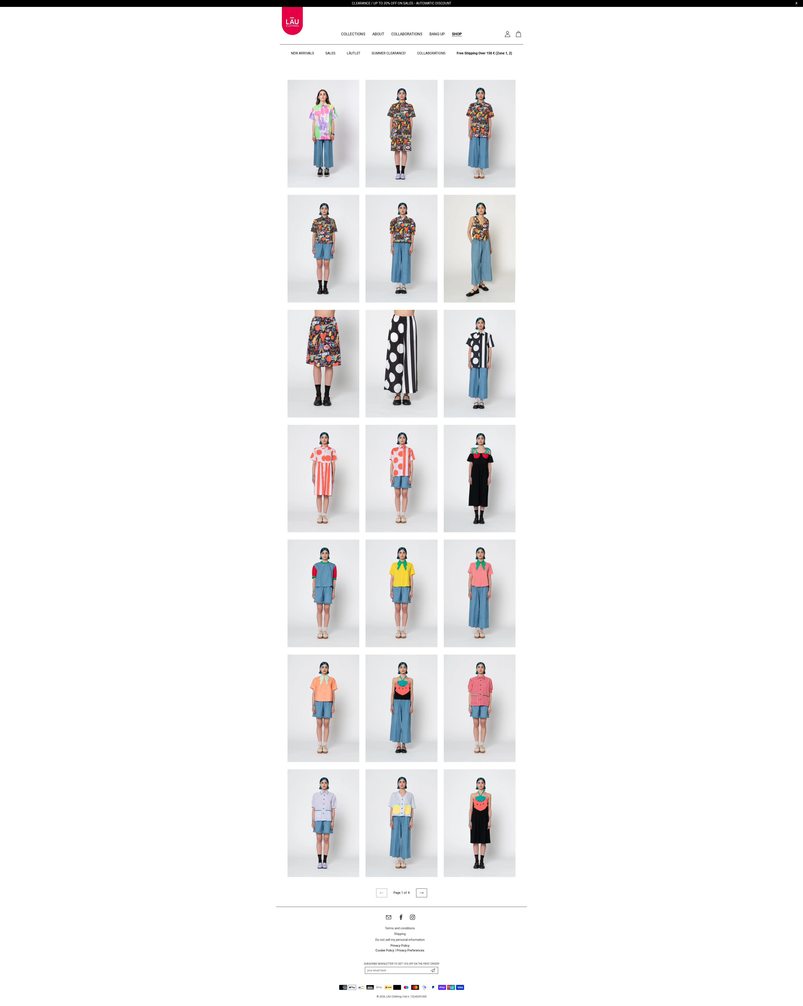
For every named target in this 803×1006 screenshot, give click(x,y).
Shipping (400, 934)
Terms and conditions (400, 928)
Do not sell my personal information (400, 940)
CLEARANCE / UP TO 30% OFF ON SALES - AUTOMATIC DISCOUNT (401, 3)
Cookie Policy (385, 950)
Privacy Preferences (410, 950)
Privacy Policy (400, 945)
